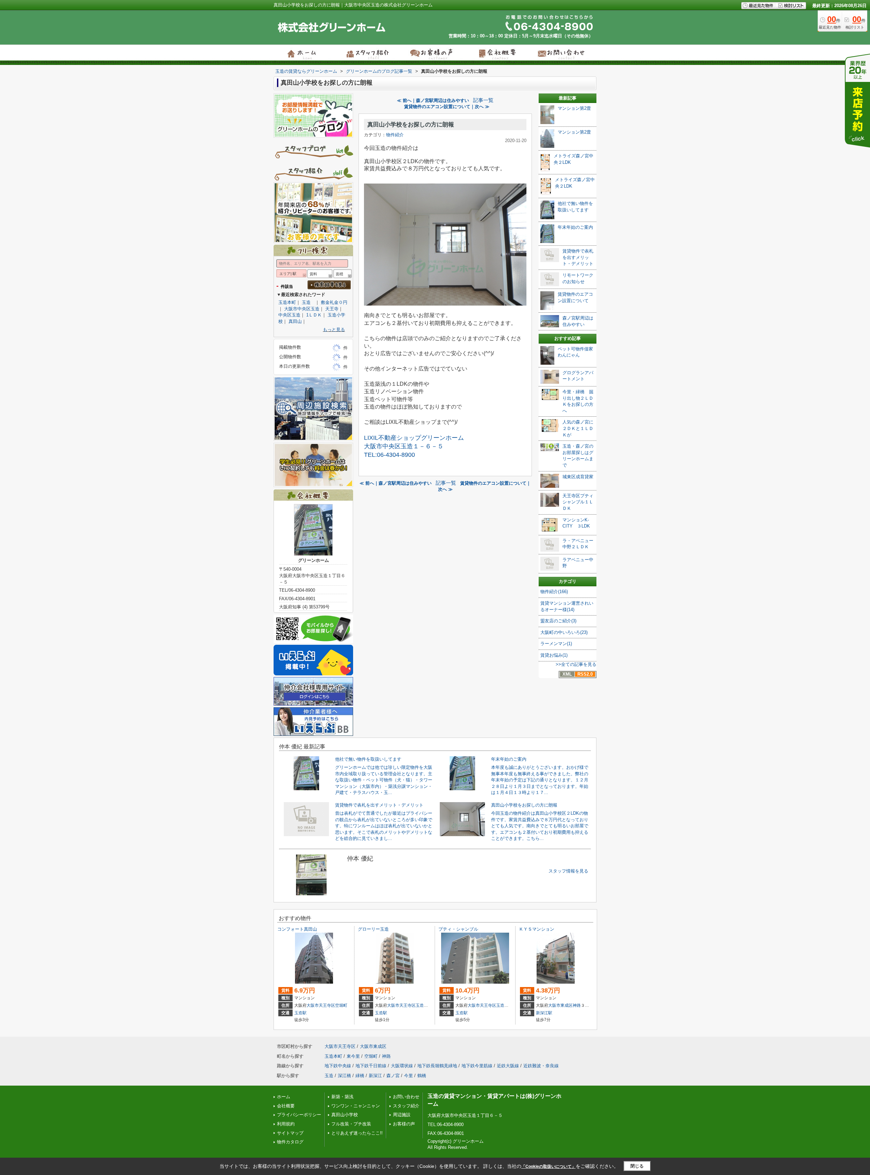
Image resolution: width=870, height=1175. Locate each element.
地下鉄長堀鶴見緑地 (437, 1065)
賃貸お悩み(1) (554, 655)
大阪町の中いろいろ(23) (564, 632)
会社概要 (286, 1105)
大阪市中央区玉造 (301, 308)
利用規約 (286, 1123)
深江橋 (344, 1075)
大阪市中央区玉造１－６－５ (403, 446)
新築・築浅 (342, 1096)
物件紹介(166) (554, 591)
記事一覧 (483, 100)
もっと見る (334, 329)
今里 (408, 1075)
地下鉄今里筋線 (477, 1065)
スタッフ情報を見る (568, 871)
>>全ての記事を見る (576, 664)
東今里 (353, 1056)
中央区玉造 (289, 314)
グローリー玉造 (373, 929)
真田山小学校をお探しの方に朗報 (410, 124)
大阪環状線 (402, 1065)
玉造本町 (287, 302)
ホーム (283, 1096)
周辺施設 (402, 1114)
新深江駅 (544, 1012)
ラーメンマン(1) (556, 643)
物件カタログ (290, 1141)
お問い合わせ (406, 1096)
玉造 (308, 302)
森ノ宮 (393, 1075)
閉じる (637, 1166)
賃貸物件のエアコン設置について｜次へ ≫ (446, 106)
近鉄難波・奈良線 (541, 1065)
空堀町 (341, 1005)
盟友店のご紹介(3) (558, 620)
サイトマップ (290, 1133)
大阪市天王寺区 (321, 1005)
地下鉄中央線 (338, 1065)
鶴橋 (421, 1075)
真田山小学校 (344, 1114)
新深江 (375, 1075)
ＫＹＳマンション (536, 929)
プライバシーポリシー (299, 1114)
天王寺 (331, 308)
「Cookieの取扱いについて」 (548, 1166)
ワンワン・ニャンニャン (355, 1105)
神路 (577, 1005)
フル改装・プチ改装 (351, 1123)
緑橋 (359, 1075)
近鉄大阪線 (508, 1065)
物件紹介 (395, 134)
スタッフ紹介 (406, 1105)
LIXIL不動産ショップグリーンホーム (414, 437)
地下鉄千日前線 (370, 1065)
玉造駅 (300, 1012)
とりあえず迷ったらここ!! (357, 1133)
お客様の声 (404, 1123)
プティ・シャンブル (458, 929)
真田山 (295, 321)
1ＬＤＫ (314, 314)
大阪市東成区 (560, 1005)
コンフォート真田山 (297, 929)
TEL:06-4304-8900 (389, 454)
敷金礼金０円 (334, 302)
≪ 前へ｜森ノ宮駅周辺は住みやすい (433, 100)
